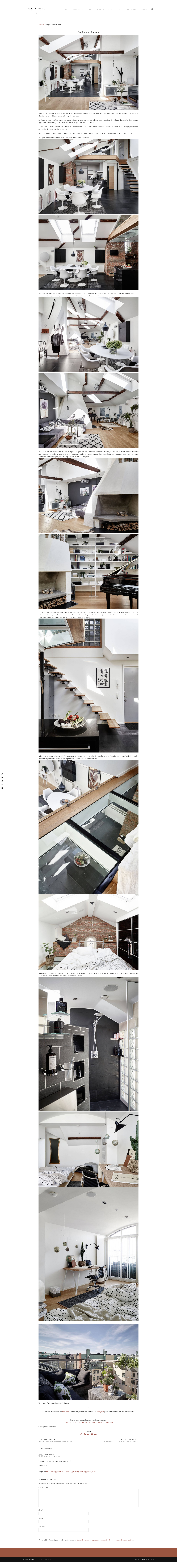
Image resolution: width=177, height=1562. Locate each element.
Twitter (85, 1422)
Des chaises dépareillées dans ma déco (56, 1440)
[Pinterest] (85, 1434)
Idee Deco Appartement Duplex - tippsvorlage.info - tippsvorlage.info (71, 1471)
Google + (109, 1422)
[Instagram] (81, 1434)
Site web (42, 1526)
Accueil (41, 24)
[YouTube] (88, 1434)
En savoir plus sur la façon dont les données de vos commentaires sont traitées (105, 1540)
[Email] (95, 1434)
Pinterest (92, 1422)
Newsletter (131, 9)
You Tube (76, 1422)
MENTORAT (100, 9)
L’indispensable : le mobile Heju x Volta (120, 1440)
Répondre (44, 1465)
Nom (41, 1510)
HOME (66, 9)
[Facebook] (92, 1434)
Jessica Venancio (35, 1559)
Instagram (100, 1411)
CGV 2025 (48, 1559)
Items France (49, 1454)
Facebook (66, 1411)
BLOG (110, 9)
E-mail (42, 1518)
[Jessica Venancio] (39, 9)
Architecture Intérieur (82, 9)
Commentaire (44, 1487)
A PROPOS (143, 9)
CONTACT (118, 9)
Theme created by (144, 1559)
